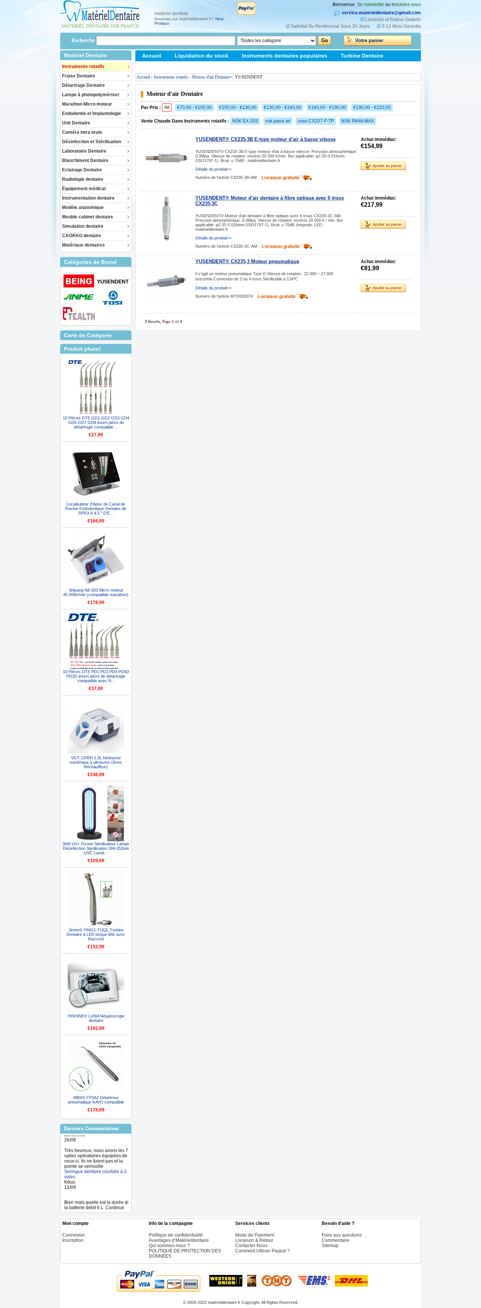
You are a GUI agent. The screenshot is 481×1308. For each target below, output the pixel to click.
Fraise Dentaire (78, 76)
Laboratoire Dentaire (84, 151)
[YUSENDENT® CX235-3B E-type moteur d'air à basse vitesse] (166, 160)
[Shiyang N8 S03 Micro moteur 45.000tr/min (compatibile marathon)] (96, 559)
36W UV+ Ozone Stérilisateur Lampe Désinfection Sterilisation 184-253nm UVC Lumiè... (95, 848)
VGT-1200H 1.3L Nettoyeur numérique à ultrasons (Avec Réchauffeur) (96, 762)
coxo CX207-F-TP (316, 121)
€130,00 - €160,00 (282, 107)
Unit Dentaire (76, 123)
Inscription (72, 1240)
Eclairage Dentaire (82, 170)
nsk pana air (277, 121)
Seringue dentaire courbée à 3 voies (95, 1164)
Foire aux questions (342, 1235)
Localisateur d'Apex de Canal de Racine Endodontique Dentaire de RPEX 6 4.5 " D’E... (95, 508)
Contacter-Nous (251, 1245)
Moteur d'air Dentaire (211, 77)
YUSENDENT (113, 282)
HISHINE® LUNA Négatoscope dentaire (96, 1018)
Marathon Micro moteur (87, 104)
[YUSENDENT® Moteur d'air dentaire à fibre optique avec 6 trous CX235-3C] (166, 218)
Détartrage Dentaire (83, 85)
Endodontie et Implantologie (91, 113)
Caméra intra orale (82, 132)
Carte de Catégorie (88, 335)
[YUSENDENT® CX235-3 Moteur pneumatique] (166, 282)
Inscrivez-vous (406, 4)
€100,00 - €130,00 (238, 107)
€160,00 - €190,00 (327, 107)
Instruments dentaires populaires (284, 56)
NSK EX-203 (245, 121)
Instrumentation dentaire (88, 198)
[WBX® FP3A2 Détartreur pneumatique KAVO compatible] (96, 1067)
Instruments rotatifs (83, 66)
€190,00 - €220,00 (372, 107)
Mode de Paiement (254, 1235)
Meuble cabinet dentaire (87, 217)
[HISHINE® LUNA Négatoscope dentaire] (96, 985)
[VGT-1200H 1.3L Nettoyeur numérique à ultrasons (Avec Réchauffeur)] (96, 727)
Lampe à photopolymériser (90, 94)
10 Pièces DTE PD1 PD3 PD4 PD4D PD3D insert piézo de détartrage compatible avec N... (96, 676)
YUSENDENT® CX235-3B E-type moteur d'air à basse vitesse (265, 139)
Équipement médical (84, 188)
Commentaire (335, 1240)
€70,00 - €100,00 (194, 107)
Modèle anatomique (83, 207)
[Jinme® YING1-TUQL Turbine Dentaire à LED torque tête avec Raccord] (96, 899)
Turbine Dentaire (362, 56)
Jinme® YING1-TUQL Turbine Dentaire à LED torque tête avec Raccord (96, 934)
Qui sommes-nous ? (169, 1245)
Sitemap (152, 67)
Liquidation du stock (201, 56)
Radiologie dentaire (82, 179)
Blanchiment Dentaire (85, 160)
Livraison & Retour (254, 1240)
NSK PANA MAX (357, 121)
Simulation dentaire (82, 226)
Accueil (151, 56)
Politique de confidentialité (176, 1235)
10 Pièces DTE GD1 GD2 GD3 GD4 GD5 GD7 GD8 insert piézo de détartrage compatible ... (96, 422)
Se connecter (370, 4)
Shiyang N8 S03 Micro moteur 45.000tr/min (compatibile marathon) (96, 592)
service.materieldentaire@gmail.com (381, 12)
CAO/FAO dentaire (81, 235)
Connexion (73, 1235)
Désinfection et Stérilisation (91, 141)
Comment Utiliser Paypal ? (262, 1251)
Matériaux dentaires (83, 245)
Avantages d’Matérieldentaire (179, 1240)
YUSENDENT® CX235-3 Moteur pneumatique (247, 261)
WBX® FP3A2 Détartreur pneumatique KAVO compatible (96, 1099)
